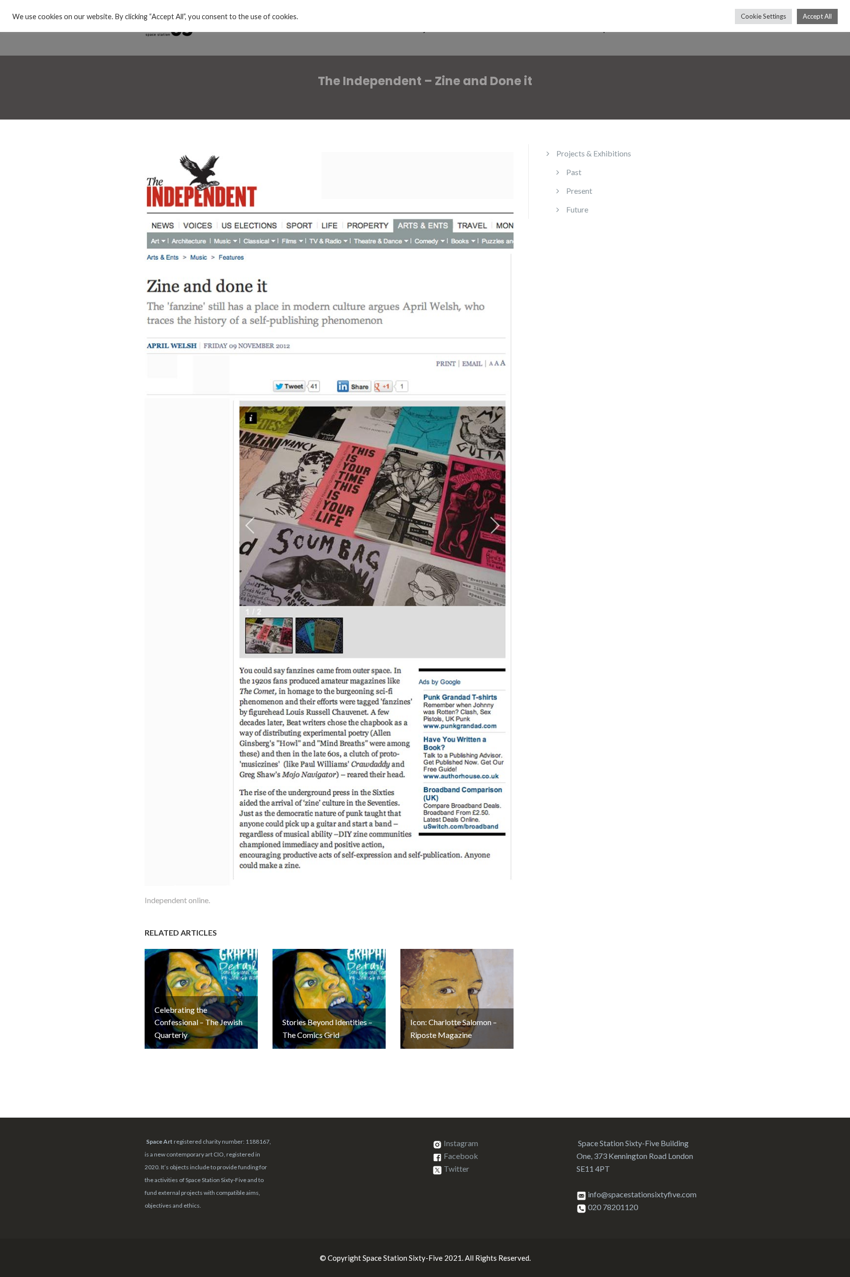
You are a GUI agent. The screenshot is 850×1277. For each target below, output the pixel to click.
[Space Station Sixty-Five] (169, 26)
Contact (640, 29)
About (523, 29)
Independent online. (177, 900)
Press (562, 29)
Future (577, 209)
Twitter (456, 1169)
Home (382, 29)
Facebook (461, 1156)
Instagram (461, 1143)
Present (579, 190)
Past (573, 172)
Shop (599, 29)
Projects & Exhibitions (448, 29)
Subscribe (689, 29)
